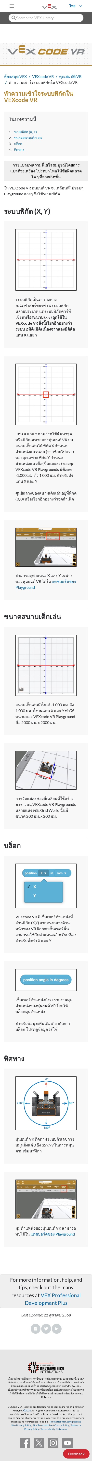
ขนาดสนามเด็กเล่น (28, 138)
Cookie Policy (61, 1425)
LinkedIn (57, 1329)
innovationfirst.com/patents (65, 1421)
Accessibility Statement (54, 1428)
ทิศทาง (19, 150)
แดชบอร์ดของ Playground (52, 1234)
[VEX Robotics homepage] (43, 5)
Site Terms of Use (42, 1425)
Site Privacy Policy (21, 1425)
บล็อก (18, 144)
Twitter (46, 1329)
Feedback (76, 1453)
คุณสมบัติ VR (70, 76)
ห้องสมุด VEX (15, 76)
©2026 (27, 1410)
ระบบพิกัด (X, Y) (25, 132)
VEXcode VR (43, 76)
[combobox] (46, 18)
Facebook (35, 1329)
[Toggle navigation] (12, 6)
